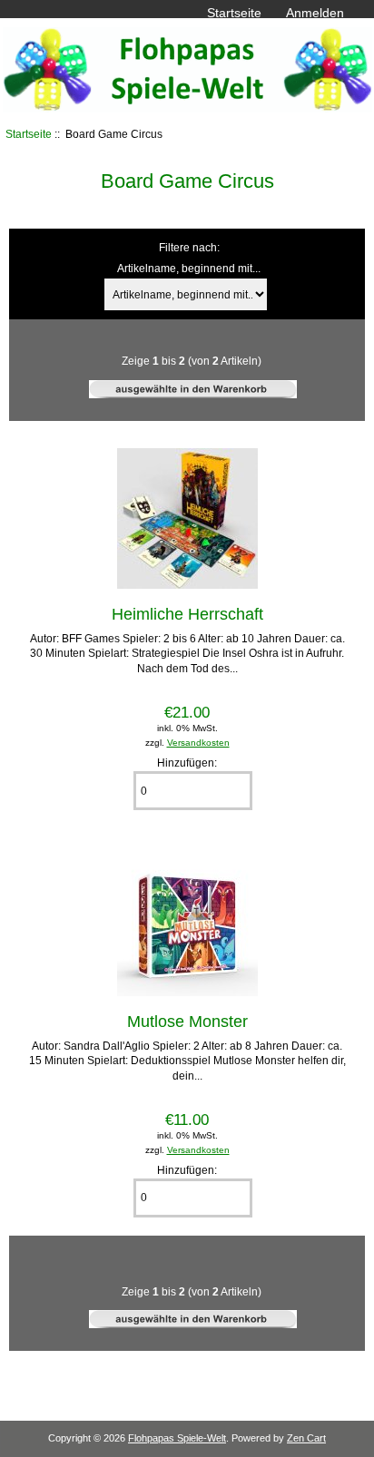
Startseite (234, 12)
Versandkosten (198, 743)
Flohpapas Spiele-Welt (177, 1438)
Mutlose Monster (187, 1021)
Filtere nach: (189, 247)
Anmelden (315, 12)
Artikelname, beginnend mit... (189, 268)
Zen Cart (306, 1438)
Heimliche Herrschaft (187, 614)
